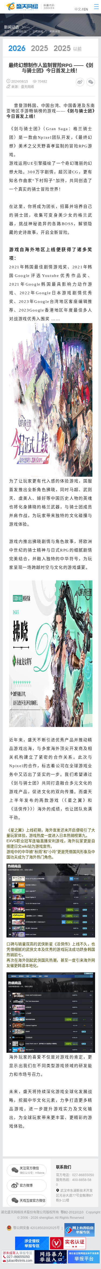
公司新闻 (38, 31)
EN (85, 9)
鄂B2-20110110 (72, 1212)
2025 (39, 49)
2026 (17, 49)
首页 (6, 31)
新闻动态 (21, 31)
